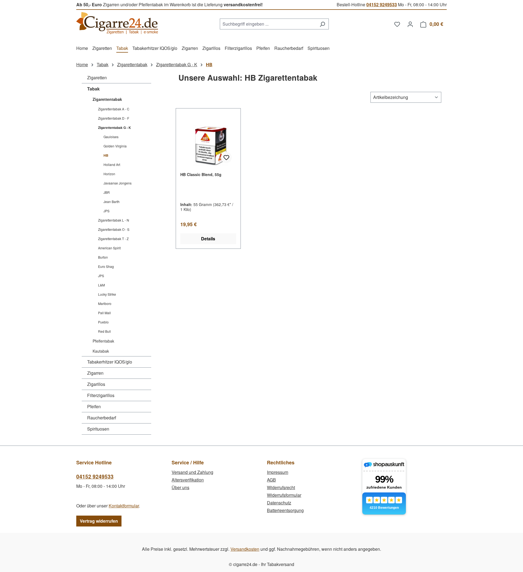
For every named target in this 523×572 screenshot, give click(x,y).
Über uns (180, 487)
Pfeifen (94, 406)
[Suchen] (322, 24)
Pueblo (103, 322)
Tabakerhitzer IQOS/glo (109, 362)
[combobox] (268, 24)
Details (208, 238)
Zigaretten (97, 77)
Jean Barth (112, 201)
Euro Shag (106, 266)
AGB (271, 480)
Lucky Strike (107, 294)
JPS (107, 210)
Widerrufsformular (284, 495)
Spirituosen (98, 429)
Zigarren (95, 373)
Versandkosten (244, 549)
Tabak (93, 89)
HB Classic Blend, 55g (200, 174)
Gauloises (111, 136)
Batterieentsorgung (285, 510)
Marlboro (104, 303)
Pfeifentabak (103, 341)
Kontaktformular (124, 506)
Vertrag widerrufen (99, 521)
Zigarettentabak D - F (113, 118)
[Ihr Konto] (410, 24)
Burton (103, 257)
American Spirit (109, 248)
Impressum (277, 472)
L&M (101, 285)
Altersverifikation (188, 480)
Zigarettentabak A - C (113, 109)
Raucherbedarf (101, 417)
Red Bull (104, 331)
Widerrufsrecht (281, 487)
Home (82, 64)
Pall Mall (104, 312)
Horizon (109, 173)
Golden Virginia (115, 146)
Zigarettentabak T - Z (113, 238)
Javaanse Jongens (118, 183)
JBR (107, 192)
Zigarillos (96, 384)
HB (106, 155)
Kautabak (101, 351)
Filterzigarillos (100, 395)
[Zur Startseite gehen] (117, 23)
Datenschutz (279, 503)
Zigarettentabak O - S (113, 229)
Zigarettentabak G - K (114, 127)
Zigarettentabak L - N (113, 220)
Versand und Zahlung (192, 472)
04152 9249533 (381, 4)
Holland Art (112, 164)
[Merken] (226, 157)
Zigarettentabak (107, 99)
